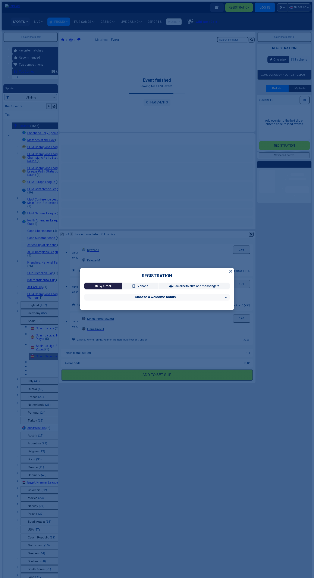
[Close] (230, 234)
